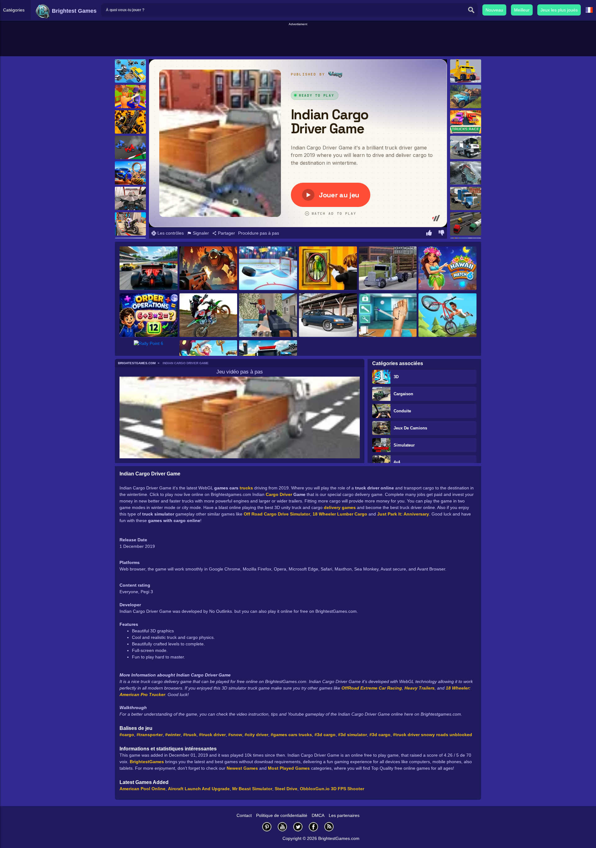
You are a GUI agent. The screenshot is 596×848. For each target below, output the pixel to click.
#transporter (150, 734)
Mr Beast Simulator (252, 788)
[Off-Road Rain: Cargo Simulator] (465, 96)
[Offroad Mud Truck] (388, 268)
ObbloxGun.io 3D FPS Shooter (332, 788)
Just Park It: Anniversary (403, 513)
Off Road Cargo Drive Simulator (277, 513)
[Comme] (429, 234)
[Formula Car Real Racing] (149, 268)
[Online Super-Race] (130, 173)
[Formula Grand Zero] (130, 147)
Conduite (402, 411)
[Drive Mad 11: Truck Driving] (465, 71)
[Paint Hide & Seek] (328, 268)
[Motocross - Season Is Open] (208, 315)
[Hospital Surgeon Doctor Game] (388, 315)
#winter (173, 734)
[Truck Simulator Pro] (465, 147)
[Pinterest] (267, 826)
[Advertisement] (298, 41)
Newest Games (242, 768)
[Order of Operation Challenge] (149, 315)
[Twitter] (298, 826)
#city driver (256, 734)
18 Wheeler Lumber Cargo (340, 513)
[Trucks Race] (465, 122)
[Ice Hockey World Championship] (268, 268)
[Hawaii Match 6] (447, 268)
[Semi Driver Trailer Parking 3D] (465, 224)
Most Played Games (289, 768)
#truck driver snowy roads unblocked (432, 734)
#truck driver (212, 734)
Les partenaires (344, 815)
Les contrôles (170, 233)
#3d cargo (325, 734)
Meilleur (522, 9)
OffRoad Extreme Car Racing (371, 687)
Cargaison (403, 394)
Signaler (200, 233)
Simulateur (404, 445)
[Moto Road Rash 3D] (130, 198)
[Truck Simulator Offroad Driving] (465, 173)
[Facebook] (313, 826)
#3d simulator (352, 734)
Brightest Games (73, 11)
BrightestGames (147, 761)
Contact (244, 815)
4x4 (397, 462)
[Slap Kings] (130, 96)
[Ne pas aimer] (441, 234)
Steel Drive (286, 788)
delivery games (340, 507)
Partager (226, 233)
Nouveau (494, 9)
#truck (189, 734)
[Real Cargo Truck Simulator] (465, 198)
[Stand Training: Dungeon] (208, 268)
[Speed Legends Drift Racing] (328, 315)
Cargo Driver (279, 494)
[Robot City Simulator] (130, 122)
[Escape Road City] (130, 71)
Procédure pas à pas (258, 233)
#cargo (127, 734)
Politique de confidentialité (281, 815)
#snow (235, 734)
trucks (246, 487)
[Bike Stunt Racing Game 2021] (130, 224)
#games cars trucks (291, 734)
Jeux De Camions (410, 428)
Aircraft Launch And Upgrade (199, 788)
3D (396, 376)
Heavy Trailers (419, 687)
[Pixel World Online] (268, 315)
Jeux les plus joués (559, 9)
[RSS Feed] (329, 826)
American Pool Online (142, 788)
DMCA (318, 815)
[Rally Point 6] (149, 354)
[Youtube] (282, 826)
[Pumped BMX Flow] (447, 315)
